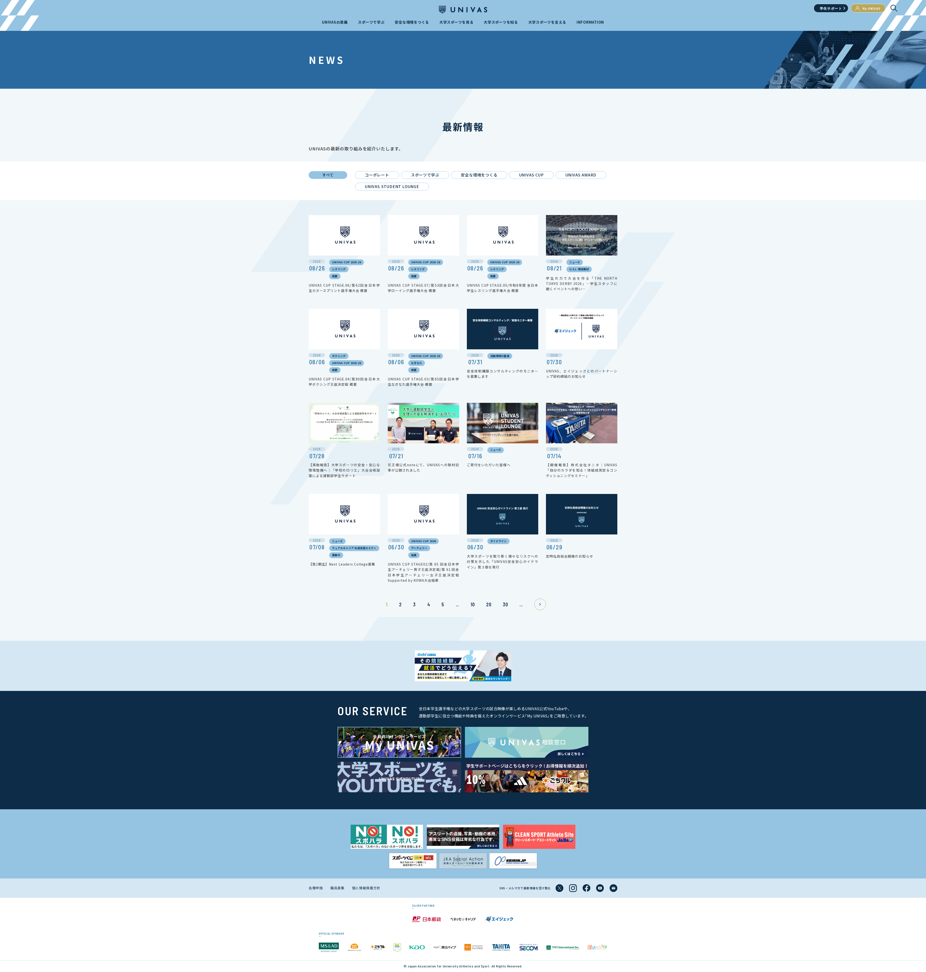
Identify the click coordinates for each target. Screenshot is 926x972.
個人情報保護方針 (366, 887)
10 (472, 604)
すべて (328, 175)
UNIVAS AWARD (581, 175)
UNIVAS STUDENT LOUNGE (392, 186)
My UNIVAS (872, 8)
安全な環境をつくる (479, 175)
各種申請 (316, 887)
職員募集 (337, 887)
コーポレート (377, 175)
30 (505, 604)
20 (488, 604)
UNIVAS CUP (531, 175)
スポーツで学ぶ (425, 175)
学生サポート (831, 8)
